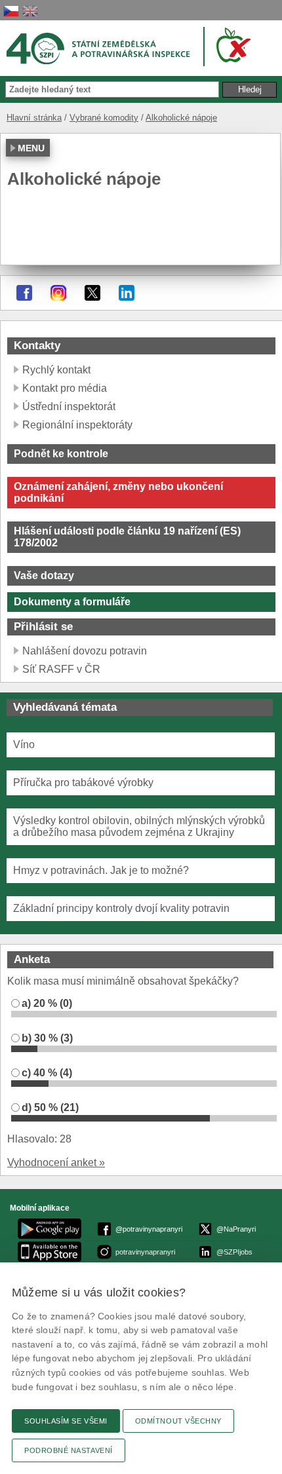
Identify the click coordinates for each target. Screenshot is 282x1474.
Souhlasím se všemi (66, 1421)
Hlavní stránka (34, 118)
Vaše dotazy (44, 575)
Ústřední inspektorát (68, 406)
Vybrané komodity (104, 118)
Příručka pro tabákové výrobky (83, 782)
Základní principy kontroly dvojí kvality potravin (121, 908)
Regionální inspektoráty (77, 424)
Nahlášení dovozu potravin (84, 650)
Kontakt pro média (64, 388)
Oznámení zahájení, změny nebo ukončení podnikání (118, 492)
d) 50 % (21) (50, 1107)
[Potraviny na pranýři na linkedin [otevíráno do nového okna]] (126, 292)
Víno (24, 744)
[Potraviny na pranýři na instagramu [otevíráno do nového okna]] (58, 292)
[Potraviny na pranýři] (231, 45)
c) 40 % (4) (47, 1072)
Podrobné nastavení (68, 1450)
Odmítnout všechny (178, 1421)
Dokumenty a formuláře (72, 601)
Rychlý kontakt (56, 369)
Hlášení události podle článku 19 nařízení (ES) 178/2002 (127, 536)
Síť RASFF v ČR (61, 669)
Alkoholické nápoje (181, 118)
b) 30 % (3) (47, 1038)
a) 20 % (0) (47, 1003)
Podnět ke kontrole (61, 453)
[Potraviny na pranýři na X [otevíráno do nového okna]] (92, 292)
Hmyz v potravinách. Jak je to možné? (101, 870)
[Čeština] (11, 10)
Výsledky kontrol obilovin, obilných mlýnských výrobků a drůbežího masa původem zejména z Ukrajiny (139, 826)
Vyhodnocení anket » (56, 1162)
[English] (30, 10)
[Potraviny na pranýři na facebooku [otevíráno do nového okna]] (24, 292)
